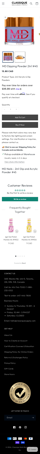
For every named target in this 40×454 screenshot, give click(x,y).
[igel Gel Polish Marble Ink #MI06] (29, 225)
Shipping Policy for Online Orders (18, 352)
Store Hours (9, 374)
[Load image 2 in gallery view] (20, 57)
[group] (11, 233)
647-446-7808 (24, 295)
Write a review (20, 199)
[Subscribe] (33, 418)
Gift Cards (8, 369)
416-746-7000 (18, 287)
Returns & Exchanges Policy (16, 357)
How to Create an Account (15, 341)
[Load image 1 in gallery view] (8, 57)
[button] (3, 3)
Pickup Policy (10, 363)
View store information (14, 162)
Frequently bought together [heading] (19, 209)
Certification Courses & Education (19, 346)
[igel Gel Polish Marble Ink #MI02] (11, 225)
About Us (8, 335)
